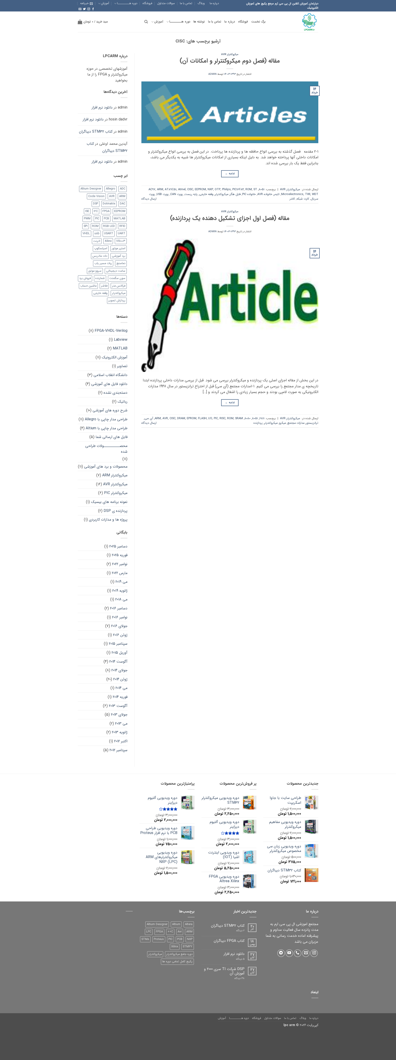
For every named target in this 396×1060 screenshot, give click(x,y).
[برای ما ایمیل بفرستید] (80, 9)
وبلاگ (201, 3)
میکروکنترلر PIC (115, 493)
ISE (87, 211)
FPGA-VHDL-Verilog (111, 331)
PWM (87, 218)
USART (108, 233)
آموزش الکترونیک (114, 357)
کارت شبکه (303, 199)
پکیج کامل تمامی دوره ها (177, 961)
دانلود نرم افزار (102, 107)
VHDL (86, 233)
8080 (247, 418)
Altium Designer (90, 189)
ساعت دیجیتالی (115, 271)
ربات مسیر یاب (103, 263)
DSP (95, 203)
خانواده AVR (264, 194)
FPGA (106, 211)
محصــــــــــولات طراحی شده (106, 449)
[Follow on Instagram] (88, 9)
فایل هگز (235, 194)
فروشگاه (147, 3)
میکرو (282, 423)
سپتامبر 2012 (118, 750)
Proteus (159, 939)
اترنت (96, 241)
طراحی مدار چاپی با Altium (106, 428)
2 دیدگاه (236, 930)
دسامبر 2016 (118, 608)
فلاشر (104, 286)
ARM (160, 189)
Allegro (110, 189)
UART (121, 233)
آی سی (148, 418)
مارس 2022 (119, 573)
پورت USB (163, 194)
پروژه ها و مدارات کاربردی (108, 519)
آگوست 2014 (118, 661)
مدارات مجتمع (295, 423)
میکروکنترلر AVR (229, 54)
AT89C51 (170, 189)
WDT (315, 194)
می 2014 (121, 688)
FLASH (202, 418)
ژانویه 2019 (119, 591)
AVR (165, 418)
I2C (96, 211)
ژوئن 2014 (120, 679)
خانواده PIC (249, 194)
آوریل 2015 (119, 653)
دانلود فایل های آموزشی (109, 384)
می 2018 (121, 599)
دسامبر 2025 (118, 546)
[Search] (146, 21)
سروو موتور (95, 271)
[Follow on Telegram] (281, 953)
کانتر (292, 199)
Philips (226, 189)
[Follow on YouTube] (289, 953)
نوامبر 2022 (119, 564)
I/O (210, 418)
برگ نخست (258, 22)
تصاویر (122, 366)
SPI (86, 226)
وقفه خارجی (206, 194)
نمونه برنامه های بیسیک (109, 502)
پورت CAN (176, 194)
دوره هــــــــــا (127, 3)
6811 (261, 418)
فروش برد (85, 278)
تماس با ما (186, 3)
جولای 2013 (119, 714)
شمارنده (100, 278)
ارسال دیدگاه (149, 199)
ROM (248, 189)
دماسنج (120, 263)
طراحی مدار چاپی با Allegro (106, 419)
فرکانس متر (118, 286)
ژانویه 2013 (119, 732)
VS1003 (120, 241)
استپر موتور (118, 248)
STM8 (145, 939)
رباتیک (122, 401)
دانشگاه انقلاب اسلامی (110, 375)
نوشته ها (199, 22)
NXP (210, 189)
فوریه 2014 (120, 697)
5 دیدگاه (238, 959)
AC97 (151, 189)
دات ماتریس (99, 256)
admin (212, 74)
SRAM (239, 418)
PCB (106, 218)
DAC (122, 203)
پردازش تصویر (116, 300)
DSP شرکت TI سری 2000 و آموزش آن (224, 971)
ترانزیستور (312, 423)
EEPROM (200, 189)
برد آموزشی (118, 256)
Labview (120, 340)
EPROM (191, 418)
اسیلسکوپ (100, 248)
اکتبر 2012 (120, 741)
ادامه (230, 173)
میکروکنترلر (221, 194)
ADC (122, 189)
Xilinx (108, 241)
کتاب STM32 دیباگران (96, 131)
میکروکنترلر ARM (114, 475)
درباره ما (214, 3)
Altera (188, 924)
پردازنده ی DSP (115, 511)
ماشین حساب (88, 286)
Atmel (182, 189)
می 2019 (121, 582)
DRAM (181, 418)
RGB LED (109, 226)
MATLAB (119, 218)
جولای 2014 (119, 670)
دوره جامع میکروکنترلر (179, 954)
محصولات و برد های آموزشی (105, 466)
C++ (170, 931)
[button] (86, 3)
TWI (307, 194)
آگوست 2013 (118, 706)
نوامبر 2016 (119, 617)
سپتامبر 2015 (118, 644)
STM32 (187, 946)
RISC (223, 418)
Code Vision (96, 196)
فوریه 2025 (119, 555)
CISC (190, 189)
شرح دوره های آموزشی (110, 410)
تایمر (277, 194)
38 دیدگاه (236, 978)
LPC (148, 931)
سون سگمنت (117, 278)
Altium (176, 924)
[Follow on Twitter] (84, 9)
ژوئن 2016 (120, 635)
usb (96, 233)
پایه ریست (191, 194)
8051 (261, 189)
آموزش (105, 3)
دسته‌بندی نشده (115, 393)
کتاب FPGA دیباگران (229, 941)
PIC (216, 418)
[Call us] (297, 953)
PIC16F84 (238, 189)
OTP (217, 189)
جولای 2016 (119, 626)
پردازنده (258, 423)
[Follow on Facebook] (93, 9)
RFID (122, 226)
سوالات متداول (166, 3)
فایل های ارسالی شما (111, 437)
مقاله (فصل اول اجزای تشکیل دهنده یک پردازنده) (229, 218)
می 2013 (121, 723)
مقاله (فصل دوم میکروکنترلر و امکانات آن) (230, 60)
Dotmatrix (109, 203)
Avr (180, 931)
